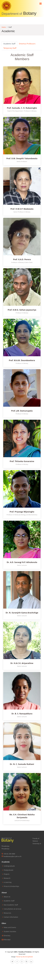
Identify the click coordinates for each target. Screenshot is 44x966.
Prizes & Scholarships (11, 886)
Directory (7, 935)
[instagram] (22, 961)
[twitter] (12, 961)
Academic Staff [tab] (9, 43)
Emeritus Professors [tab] (27, 43)
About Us (7, 896)
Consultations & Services (12, 909)
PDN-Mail (7, 939)
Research (7, 878)
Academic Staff (9, 901)
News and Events (10, 927)
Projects (6, 874)
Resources (7, 913)
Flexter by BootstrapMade (24, 957)
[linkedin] (31, 961)
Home (4, 27)
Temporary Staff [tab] (9, 48)
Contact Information (11, 917)
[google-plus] (26, 961)
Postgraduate (8, 870)
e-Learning (7, 882)
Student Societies (10, 931)
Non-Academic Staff (11, 905)
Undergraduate (9, 866)
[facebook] (17, 961)
